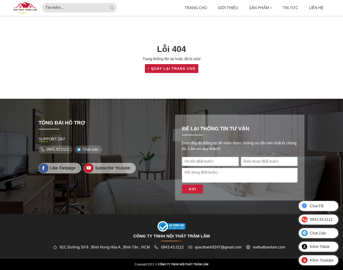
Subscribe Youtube (112, 168)
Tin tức (290, 8)
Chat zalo (90, 149)
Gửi (192, 189)
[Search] (112, 7)
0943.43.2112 (57, 149)
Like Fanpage (63, 168)
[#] (25, 7)
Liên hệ (316, 8)
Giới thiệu (228, 8)
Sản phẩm (259, 8)
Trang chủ (196, 8)
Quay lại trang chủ (173, 68)
